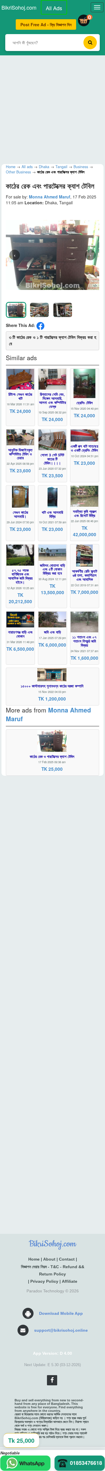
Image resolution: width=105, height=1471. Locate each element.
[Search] (90, 42)
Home (34, 1259)
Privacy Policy (44, 1281)
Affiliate (69, 1281)
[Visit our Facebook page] (52, 1380)
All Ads (54, 8)
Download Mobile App (61, 1313)
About (49, 1259)
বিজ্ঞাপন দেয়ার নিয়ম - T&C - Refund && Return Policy (52, 1270)
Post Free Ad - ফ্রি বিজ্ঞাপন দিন (45, 24)
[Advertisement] (52, 107)
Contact (67, 1259)
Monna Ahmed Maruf (49, 197)
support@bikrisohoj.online (61, 1330)
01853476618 (86, 1463)
